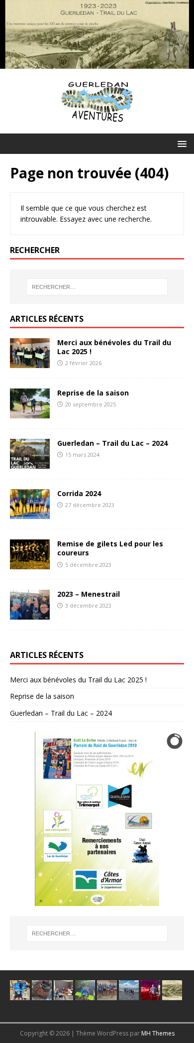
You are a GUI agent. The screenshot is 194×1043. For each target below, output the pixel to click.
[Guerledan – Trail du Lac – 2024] (30, 463)
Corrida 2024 (79, 493)
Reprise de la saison (93, 392)
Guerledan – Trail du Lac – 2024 (112, 443)
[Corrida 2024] (30, 513)
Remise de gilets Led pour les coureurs (110, 548)
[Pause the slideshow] (154, 819)
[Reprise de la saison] (30, 412)
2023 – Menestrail (88, 594)
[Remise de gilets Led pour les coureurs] (30, 563)
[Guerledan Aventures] (97, 63)
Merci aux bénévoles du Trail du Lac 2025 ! (114, 347)
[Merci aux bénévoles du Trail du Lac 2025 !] (30, 362)
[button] (180, 143)
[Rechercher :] (97, 286)
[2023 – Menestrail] (30, 614)
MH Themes (158, 1033)
